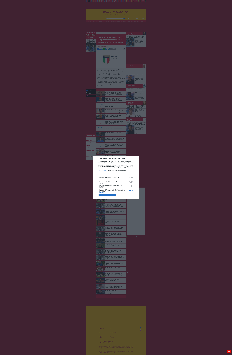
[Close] (137, 158)
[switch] (131, 177)
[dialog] (116, 177)
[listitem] (116, 175)
